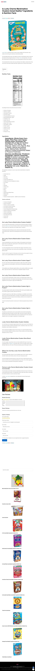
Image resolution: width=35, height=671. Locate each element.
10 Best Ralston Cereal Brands (6, 656)
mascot (20, 57)
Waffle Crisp (12, 343)
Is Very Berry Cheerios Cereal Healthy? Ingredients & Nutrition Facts (12, 579)
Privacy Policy (14, 666)
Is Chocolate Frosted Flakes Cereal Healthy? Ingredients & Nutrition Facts (13, 594)
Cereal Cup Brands (5, 517)
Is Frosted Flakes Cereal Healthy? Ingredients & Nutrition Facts (11, 563)
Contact (18, 666)
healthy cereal (7, 225)
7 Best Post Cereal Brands (6, 610)
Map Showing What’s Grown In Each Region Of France (10, 488)
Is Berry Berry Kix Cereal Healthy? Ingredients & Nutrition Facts (11, 548)
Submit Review (4, 440)
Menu (33, 1)
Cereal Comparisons (22, 666)
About (11, 666)
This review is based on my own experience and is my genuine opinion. (16, 437)
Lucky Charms (4, 52)
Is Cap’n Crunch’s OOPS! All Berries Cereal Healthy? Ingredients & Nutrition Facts (14, 625)
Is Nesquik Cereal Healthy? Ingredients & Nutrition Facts (10, 641)
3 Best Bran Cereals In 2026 (6, 503)
